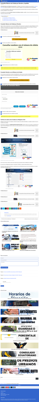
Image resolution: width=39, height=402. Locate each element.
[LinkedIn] (14, 208)
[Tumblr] (12, 208)
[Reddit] (20, 208)
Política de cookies (3, 393)
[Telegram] (16, 208)
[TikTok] (11, 387)
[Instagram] (4, 387)
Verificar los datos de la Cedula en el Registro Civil (10, 20)
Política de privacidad (3, 395)
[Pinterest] (8, 208)
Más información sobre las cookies (5, 394)
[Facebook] (1, 208)
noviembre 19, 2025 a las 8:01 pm (7, 282)
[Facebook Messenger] (4, 208)
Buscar (2, 377)
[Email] (18, 208)
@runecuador (9, 215)
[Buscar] (37, 379)
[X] (6, 208)
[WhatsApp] (10, 208)
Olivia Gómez (6, 212)
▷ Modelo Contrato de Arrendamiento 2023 (10, 278)
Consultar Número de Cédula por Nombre (9, 17)
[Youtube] (6, 387)
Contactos (2, 392)
